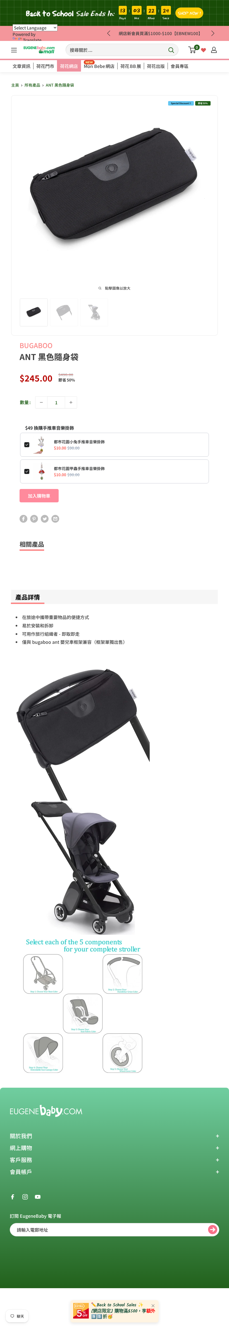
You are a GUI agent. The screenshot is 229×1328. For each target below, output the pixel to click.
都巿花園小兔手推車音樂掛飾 (79, 441)
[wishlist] (203, 49)
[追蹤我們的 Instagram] (25, 1196)
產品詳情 (27, 596)
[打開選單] (14, 50)
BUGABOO (36, 345)
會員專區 (180, 66)
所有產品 (32, 85)
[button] (212, 33)
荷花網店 (69, 66)
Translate (32, 40)
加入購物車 (39, 495)
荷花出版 (156, 66)
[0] (192, 50)
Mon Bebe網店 (99, 66)
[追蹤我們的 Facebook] (12, 1196)
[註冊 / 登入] (214, 50)
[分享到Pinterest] (34, 518)
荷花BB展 (130, 66)
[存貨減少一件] (41, 402)
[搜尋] (171, 50)
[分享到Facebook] (23, 518)
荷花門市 (45, 66)
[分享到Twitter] (45, 518)
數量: (25, 402)
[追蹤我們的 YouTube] (37, 1196)
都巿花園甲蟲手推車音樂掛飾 (79, 468)
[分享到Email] (55, 518)
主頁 (15, 85)
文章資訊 (21, 66)
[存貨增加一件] (71, 402)
